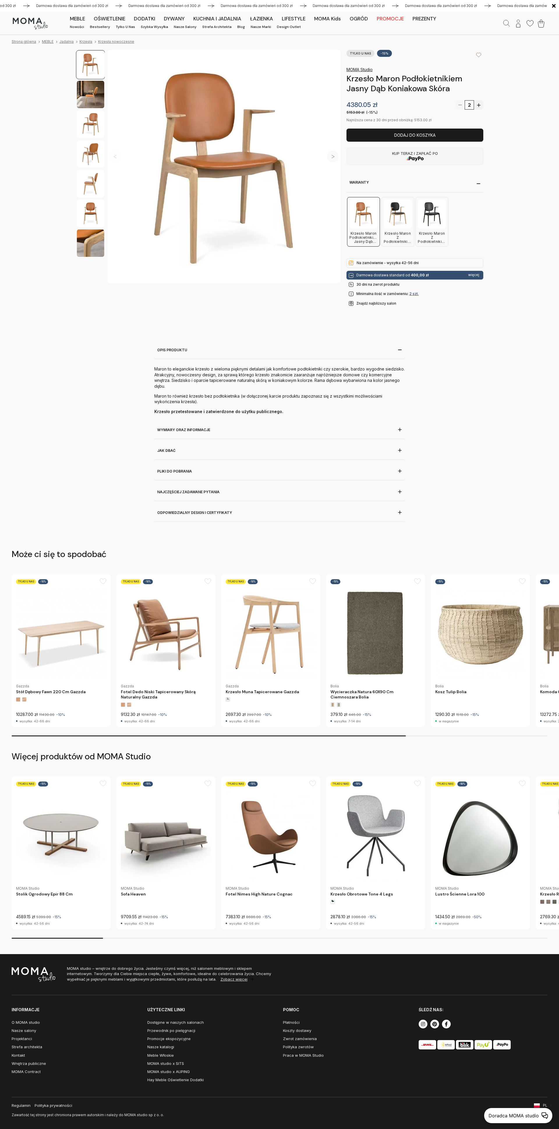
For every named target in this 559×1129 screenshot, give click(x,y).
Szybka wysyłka (154, 26)
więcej (473, 275)
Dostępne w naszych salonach (175, 1022)
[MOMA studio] (30, 23)
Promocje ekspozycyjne (169, 1038)
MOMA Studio (359, 69)
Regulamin (21, 1105)
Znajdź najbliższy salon (376, 303)
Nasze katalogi (160, 1046)
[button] (333, 156)
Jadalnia (66, 41)
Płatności (291, 1022)
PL (545, 1105)
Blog (241, 26)
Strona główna (24, 41)
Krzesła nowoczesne (116, 41)
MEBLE (48, 41)
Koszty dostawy (297, 1030)
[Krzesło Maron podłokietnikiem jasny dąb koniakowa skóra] (224, 166)
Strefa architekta (216, 26)
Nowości (77, 26)
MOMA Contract (26, 1071)
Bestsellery (100, 26)
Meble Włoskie (160, 1055)
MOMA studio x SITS (165, 1063)
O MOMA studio (26, 1022)
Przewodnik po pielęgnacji (171, 1030)
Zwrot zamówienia (300, 1038)
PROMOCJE (390, 18)
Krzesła (85, 41)
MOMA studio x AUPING (168, 1071)
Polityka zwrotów (298, 1046)
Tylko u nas (125, 26)
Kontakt (18, 1055)
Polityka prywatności (53, 1105)
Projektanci (22, 1038)
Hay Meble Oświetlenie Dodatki (175, 1079)
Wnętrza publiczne (29, 1063)
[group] (61, 650)
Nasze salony (185, 26)
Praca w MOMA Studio (303, 1055)
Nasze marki (261, 26)
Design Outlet (289, 26)
